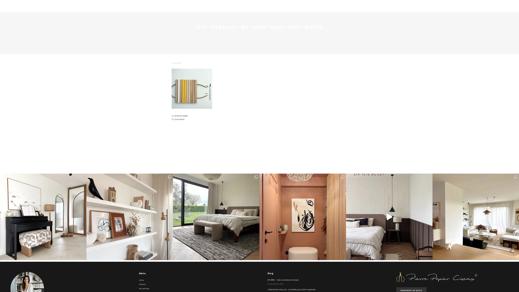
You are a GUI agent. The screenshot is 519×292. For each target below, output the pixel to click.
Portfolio (142, 284)
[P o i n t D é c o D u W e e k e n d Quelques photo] (303, 217)
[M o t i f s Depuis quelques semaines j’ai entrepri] (43, 217)
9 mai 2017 (176, 63)
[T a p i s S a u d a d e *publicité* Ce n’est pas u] (216, 217)
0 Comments (178, 119)
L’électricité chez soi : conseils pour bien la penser (292, 289)
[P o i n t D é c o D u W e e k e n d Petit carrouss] (475, 217)
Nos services (144, 288)
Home (141, 280)
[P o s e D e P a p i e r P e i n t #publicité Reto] (389, 217)
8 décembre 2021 (275, 284)
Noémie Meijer (181, 116)
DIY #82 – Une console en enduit (283, 280)
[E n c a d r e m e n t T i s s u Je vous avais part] (129, 217)
